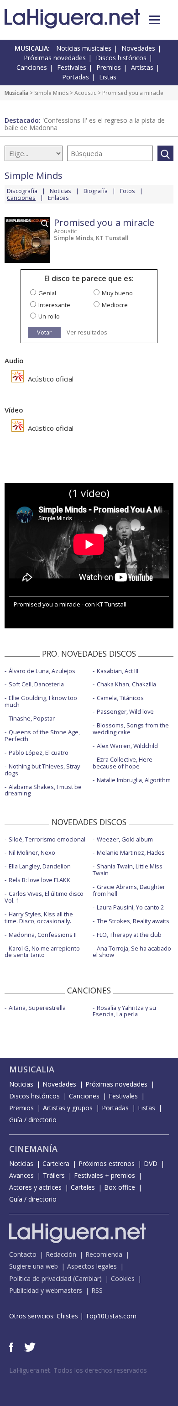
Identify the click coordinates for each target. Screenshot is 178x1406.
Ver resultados (87, 332)
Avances (21, 1175)
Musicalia (16, 93)
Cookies (123, 1278)
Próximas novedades (55, 57)
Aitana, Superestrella (37, 1008)
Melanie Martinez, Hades (131, 852)
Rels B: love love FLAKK (39, 880)
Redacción (61, 1254)
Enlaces (58, 197)
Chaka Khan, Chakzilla (126, 684)
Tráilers (54, 1175)
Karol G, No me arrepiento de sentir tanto (42, 951)
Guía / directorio (33, 1119)
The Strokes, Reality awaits (133, 921)
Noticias (60, 191)
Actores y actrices (35, 1187)
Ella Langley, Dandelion (40, 866)
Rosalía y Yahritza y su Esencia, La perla (124, 1011)
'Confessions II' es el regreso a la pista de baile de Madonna (85, 124)
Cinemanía (33, 1148)
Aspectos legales (92, 1266)
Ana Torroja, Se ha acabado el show (132, 951)
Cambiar (87, 1278)
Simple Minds (51, 93)
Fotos (127, 191)
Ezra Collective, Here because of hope (122, 762)
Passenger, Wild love (125, 711)
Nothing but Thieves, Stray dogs (42, 769)
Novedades (138, 48)
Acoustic (85, 93)
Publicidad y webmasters (45, 1290)
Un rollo (49, 316)
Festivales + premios (104, 1175)
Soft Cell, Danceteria (36, 684)
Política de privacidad (40, 1278)
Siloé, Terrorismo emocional (47, 839)
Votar (44, 332)
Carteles (83, 1187)
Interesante (54, 304)
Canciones (31, 67)
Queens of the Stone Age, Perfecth (42, 735)
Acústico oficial (49, 378)
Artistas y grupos (68, 1107)
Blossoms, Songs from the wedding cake (131, 728)
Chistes (67, 1316)
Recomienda (103, 1254)
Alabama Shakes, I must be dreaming (43, 790)
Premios (108, 67)
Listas (107, 77)
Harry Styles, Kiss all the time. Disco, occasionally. (39, 917)
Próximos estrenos (107, 1163)
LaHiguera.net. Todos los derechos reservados (78, 1370)
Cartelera (55, 1163)
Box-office (119, 1187)
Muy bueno (117, 293)
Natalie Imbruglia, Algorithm (134, 780)
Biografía (96, 191)
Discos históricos (121, 57)
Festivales (71, 67)
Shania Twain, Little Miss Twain (127, 869)
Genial (47, 293)
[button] (154, 20)
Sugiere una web (33, 1266)
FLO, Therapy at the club (129, 934)
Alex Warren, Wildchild (127, 746)
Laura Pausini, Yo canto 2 (130, 907)
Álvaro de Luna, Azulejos (42, 671)
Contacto (23, 1254)
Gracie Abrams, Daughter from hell (129, 890)
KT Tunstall (112, 238)
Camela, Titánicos (120, 698)
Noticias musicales (83, 48)
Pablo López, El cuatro (38, 752)
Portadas (75, 77)
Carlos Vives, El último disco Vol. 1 (44, 896)
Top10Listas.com (110, 1316)
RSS (97, 1290)
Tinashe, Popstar (32, 718)
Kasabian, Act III (117, 671)
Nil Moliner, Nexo (32, 852)
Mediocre (115, 304)
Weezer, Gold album (125, 839)
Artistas (142, 67)
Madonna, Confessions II (43, 934)
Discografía (22, 191)
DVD (150, 1163)
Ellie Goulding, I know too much (41, 701)
